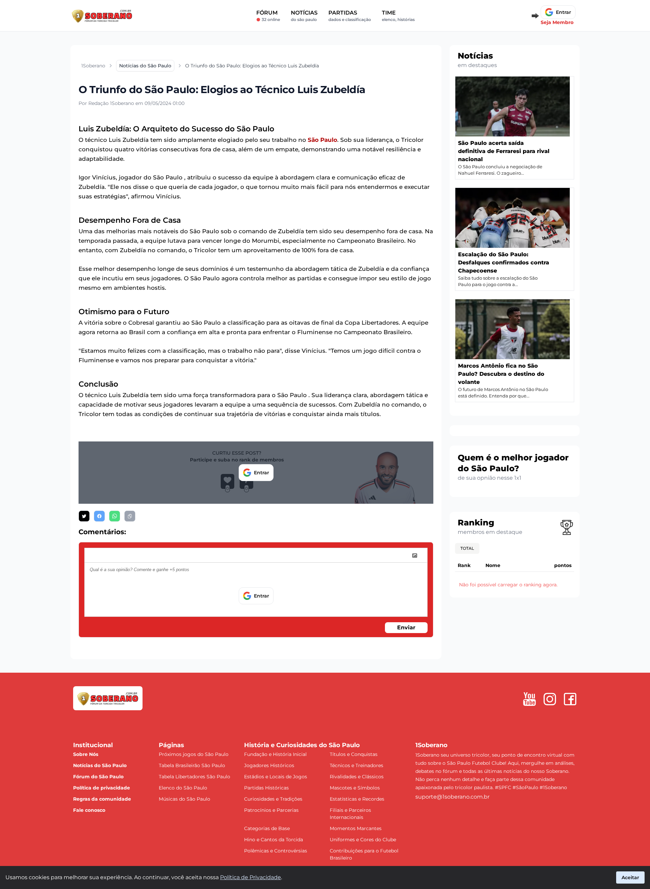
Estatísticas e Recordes (357, 799)
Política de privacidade (101, 788)
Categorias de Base (267, 828)
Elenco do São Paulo (183, 788)
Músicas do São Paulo (184, 799)
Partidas (349, 15)
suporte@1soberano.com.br (452, 797)
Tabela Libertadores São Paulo (194, 777)
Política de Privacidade (250, 877)
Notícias (304, 15)
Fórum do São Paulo (98, 777)
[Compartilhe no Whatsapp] (114, 516)
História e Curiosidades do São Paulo (302, 745)
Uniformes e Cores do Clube (363, 840)
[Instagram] (550, 699)
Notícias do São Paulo (100, 765)
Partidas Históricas (266, 788)
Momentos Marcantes (356, 828)
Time (398, 15)
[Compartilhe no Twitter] (84, 516)
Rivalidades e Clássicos (357, 777)
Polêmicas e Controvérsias (275, 851)
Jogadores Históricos (269, 765)
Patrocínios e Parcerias (271, 810)
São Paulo (322, 139)
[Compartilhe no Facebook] (99, 516)
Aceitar (630, 877)
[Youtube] (529, 699)
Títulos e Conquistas (353, 754)
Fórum (268, 15)
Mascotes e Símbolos (355, 788)
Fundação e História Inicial (275, 754)
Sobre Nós (85, 754)
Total (467, 548)
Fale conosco (89, 810)
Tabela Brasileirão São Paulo (192, 765)
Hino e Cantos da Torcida (273, 840)
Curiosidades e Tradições (273, 799)
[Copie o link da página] (129, 516)
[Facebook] (570, 699)
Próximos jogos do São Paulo (194, 754)
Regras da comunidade (102, 799)
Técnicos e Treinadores (356, 765)
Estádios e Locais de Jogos (275, 777)
